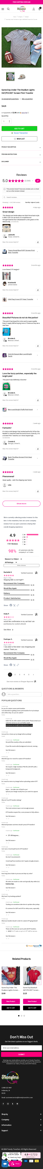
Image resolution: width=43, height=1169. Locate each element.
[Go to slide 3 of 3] (24, 1015)
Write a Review (21, 565)
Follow (3, 715)
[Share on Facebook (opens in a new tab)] (11, 605)
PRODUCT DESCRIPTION (21, 147)
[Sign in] (34, 9)
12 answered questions (10, 99)
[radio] (31, 534)
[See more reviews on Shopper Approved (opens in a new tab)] (18, 605)
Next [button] (38, 982)
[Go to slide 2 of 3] (21, 1015)
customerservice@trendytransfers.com (19, 725)
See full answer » (11, 750)
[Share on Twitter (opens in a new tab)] (14, 605)
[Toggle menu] (3, 9)
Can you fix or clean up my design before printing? (16, 734)
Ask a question (27, 99)
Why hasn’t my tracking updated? (11, 896)
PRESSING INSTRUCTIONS (21, 154)
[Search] (8, 9)
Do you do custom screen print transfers (13, 708)
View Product (10, 1001)
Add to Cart (11, 1008)
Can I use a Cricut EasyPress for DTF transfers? (15, 849)
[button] (21, 113)
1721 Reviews (14, 544)
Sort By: (27, 202)
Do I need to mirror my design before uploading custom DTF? (20, 781)
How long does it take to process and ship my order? (17, 873)
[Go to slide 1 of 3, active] (18, 1015)
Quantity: (5, 116)
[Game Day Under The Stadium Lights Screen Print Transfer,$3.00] (11, 975)
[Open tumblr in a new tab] (12, 1103)
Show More (15, 221)
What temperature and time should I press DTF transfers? (18, 825)
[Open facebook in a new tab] (3, 1103)
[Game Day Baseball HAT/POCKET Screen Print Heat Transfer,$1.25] (32, 975)
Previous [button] (4, 982)
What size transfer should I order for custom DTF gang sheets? (20, 921)
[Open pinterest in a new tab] (17, 1103)
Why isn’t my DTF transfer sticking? (11, 800)
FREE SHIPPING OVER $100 (21, 2)
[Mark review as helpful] (37, 242)
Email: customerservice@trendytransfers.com (17, 1097)
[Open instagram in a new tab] (8, 1103)
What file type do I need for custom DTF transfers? (16, 759)
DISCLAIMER (21, 162)
